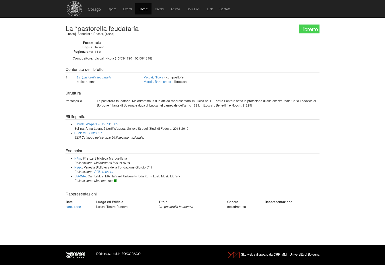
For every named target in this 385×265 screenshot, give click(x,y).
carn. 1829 (73, 206)
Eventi (127, 9)
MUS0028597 (92, 133)
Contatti (224, 9)
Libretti (143, 9)
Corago (94, 9)
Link (210, 9)
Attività (175, 9)
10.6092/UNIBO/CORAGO (122, 253)
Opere (112, 9)
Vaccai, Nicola (153, 77)
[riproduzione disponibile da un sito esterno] (115, 180)
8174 (115, 124)
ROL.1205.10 (103, 171)
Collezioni (193, 9)
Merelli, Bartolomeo (157, 81)
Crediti (159, 9)
